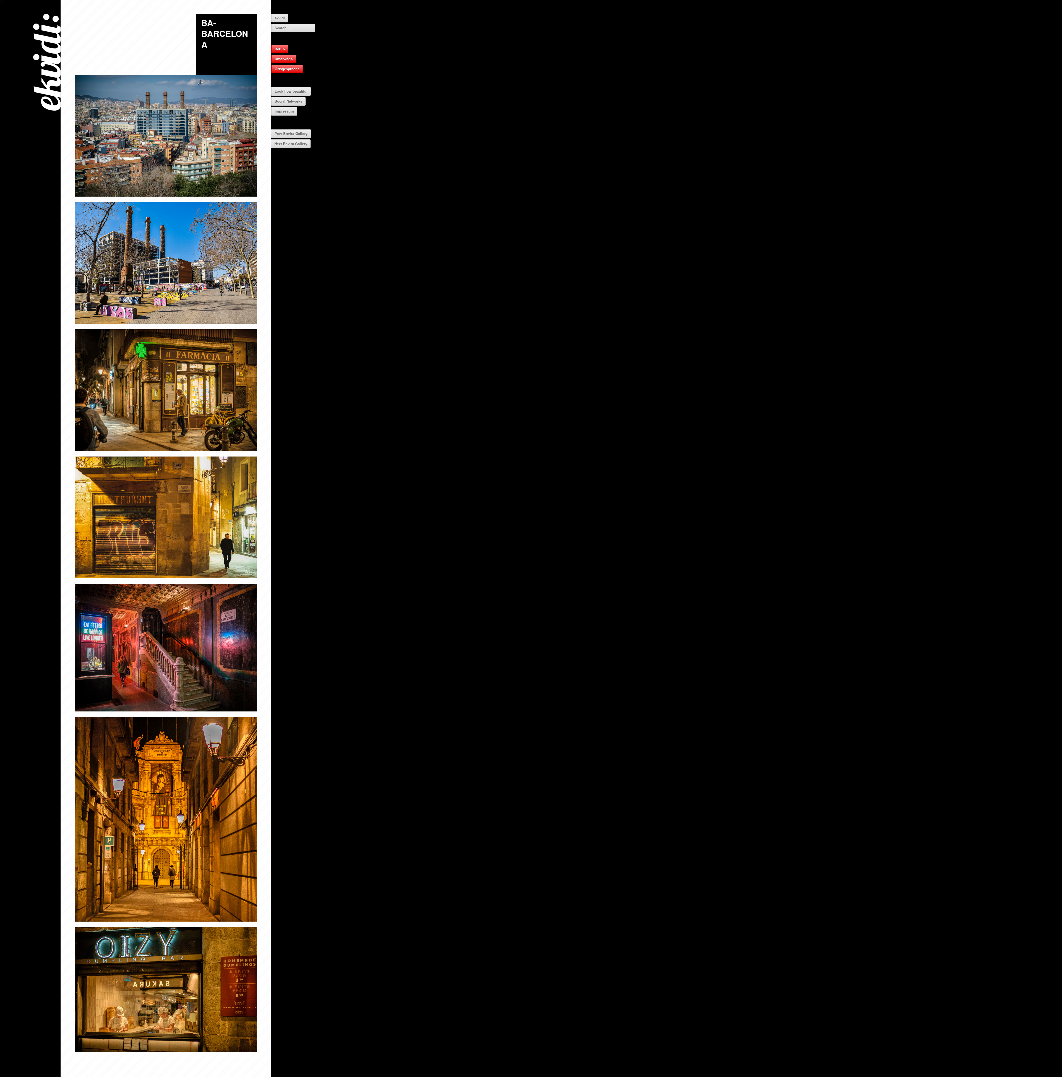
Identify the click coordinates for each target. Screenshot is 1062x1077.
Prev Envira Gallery (291, 133)
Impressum (284, 111)
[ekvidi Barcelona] (166, 263)
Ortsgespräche (287, 68)
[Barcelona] (166, 136)
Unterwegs (284, 58)
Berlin (280, 48)
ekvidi (280, 17)
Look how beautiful (291, 91)
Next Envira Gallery (290, 143)
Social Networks (288, 101)
